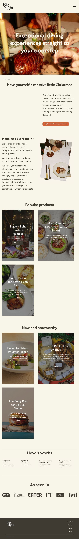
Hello (4, 72)
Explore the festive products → (56, 124)
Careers (70, 525)
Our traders (7, 79)
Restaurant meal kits (41, 72)
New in (64, 72)
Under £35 (72, 72)
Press (70, 528)
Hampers (29, 72)
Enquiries (70, 522)
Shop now (17, 243)
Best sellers (55, 72)
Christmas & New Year (15, 72)
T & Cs (70, 531)
